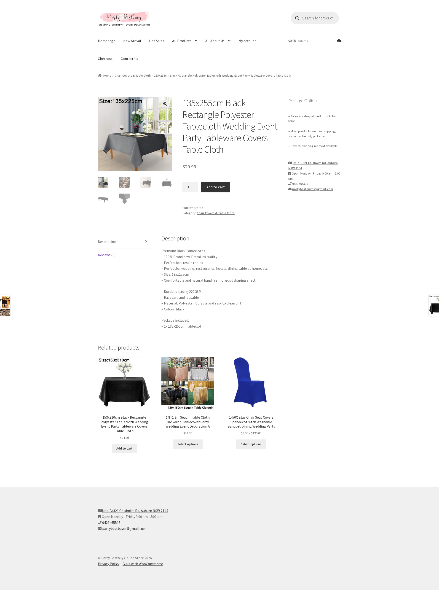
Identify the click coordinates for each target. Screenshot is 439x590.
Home (107, 75)
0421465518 (300, 184)
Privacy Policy (108, 563)
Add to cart (215, 187)
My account (247, 40)
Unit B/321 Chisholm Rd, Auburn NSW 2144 (135, 510)
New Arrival (132, 40)
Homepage (106, 40)
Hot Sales (156, 40)
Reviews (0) (106, 255)
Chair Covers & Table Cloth (133, 75)
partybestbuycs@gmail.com (312, 189)
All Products (181, 40)
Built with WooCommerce (143, 563)
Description (107, 241)
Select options (187, 444)
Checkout (105, 58)
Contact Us (129, 58)
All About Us (215, 40)
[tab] (124, 242)
